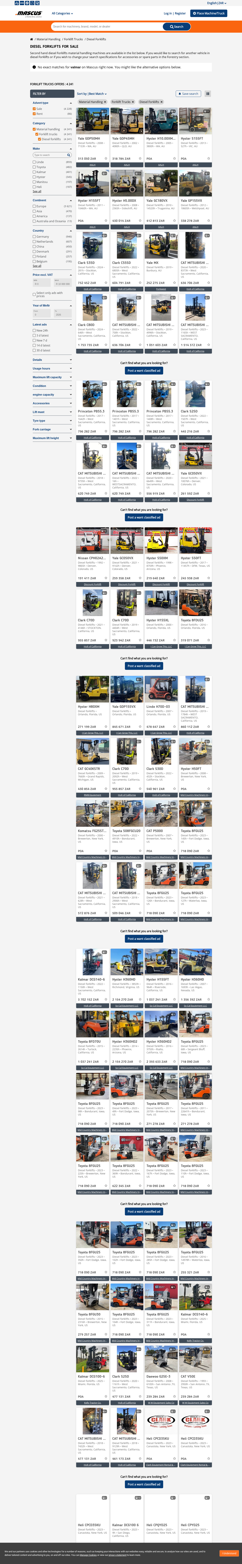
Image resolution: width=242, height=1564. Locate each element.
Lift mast (38, 412)
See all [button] (37, 191)
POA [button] (149, 158)
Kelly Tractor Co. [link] (195, 1340)
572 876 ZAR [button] (87, 913)
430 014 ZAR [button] (121, 221)
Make (36, 148)
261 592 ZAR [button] (190, 493)
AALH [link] (92, 164)
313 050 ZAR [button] (87, 158)
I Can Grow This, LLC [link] (161, 646)
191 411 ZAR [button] (87, 578)
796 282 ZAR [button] (87, 431)
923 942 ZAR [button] (121, 640)
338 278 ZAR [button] (190, 221)
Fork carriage (42, 429)
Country (38, 230)
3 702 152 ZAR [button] (88, 999)
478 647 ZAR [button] (156, 727)
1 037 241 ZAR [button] (157, 999)
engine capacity (43, 394)
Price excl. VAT (43, 274)
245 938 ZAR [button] (190, 578)
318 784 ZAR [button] (121, 158)
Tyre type (39, 420)
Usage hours (41, 368)
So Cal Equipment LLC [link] (126, 1005)
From (36, 311)
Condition (39, 385)
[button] (52, 94)
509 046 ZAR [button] (121, 913)
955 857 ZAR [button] (87, 640)
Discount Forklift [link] (195, 499)
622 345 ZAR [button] (121, 1186)
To (56, 311)
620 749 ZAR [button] (87, 493)
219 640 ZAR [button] (156, 578)
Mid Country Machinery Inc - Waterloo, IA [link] (202, 919)
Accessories (41, 403)
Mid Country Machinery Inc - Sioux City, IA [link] (203, 1067)
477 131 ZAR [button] (121, 1396)
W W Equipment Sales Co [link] (161, 1402)
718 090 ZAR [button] (190, 851)
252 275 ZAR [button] (156, 283)
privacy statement (117, 1555)
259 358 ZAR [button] (121, 578)
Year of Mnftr (41, 305)
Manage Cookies (88, 1555)
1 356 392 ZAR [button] (191, 999)
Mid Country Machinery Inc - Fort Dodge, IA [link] (203, 857)
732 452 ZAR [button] (87, 283)
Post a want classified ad (144, 371)
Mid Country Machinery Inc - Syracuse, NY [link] (202, 795)
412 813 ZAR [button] (156, 221)
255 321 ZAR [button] (190, 1272)
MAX (57, 280)
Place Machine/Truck (210, 13)
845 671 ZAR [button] (121, 727)
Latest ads (40, 324)
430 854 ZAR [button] (87, 789)
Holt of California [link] (93, 289)
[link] (92, 121)
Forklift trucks (73, 39)
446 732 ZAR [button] (156, 640)
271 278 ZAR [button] (156, 1124)
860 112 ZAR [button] (190, 727)
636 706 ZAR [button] (190, 283)
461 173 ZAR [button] (121, 1459)
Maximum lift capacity (47, 377)
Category (39, 123)
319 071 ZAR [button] (190, 640)
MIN (35, 280)
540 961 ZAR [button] (156, 789)
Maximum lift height (46, 438)
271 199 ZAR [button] (87, 727)
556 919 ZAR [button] (156, 493)
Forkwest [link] (161, 289)
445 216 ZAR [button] (190, 431)
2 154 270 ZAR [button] (122, 999)
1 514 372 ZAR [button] (191, 345)
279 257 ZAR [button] (87, 1334)
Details (37, 359)
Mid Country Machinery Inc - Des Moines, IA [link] (135, 857)
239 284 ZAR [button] (156, 1396)
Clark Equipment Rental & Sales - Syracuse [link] (168, 1464)
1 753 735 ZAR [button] (88, 345)
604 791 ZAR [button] (121, 283)
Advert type (40, 102)
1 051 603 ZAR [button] (157, 345)
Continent (39, 200)
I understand (229, 1553)
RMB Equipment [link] (92, 795)
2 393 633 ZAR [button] (157, 1061)
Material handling (48, 39)
